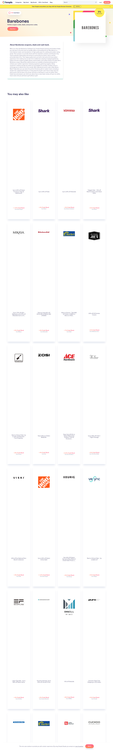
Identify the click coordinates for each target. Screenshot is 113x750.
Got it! (89, 746)
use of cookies (79, 746)
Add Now (78, 6)
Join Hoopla (107, 2)
